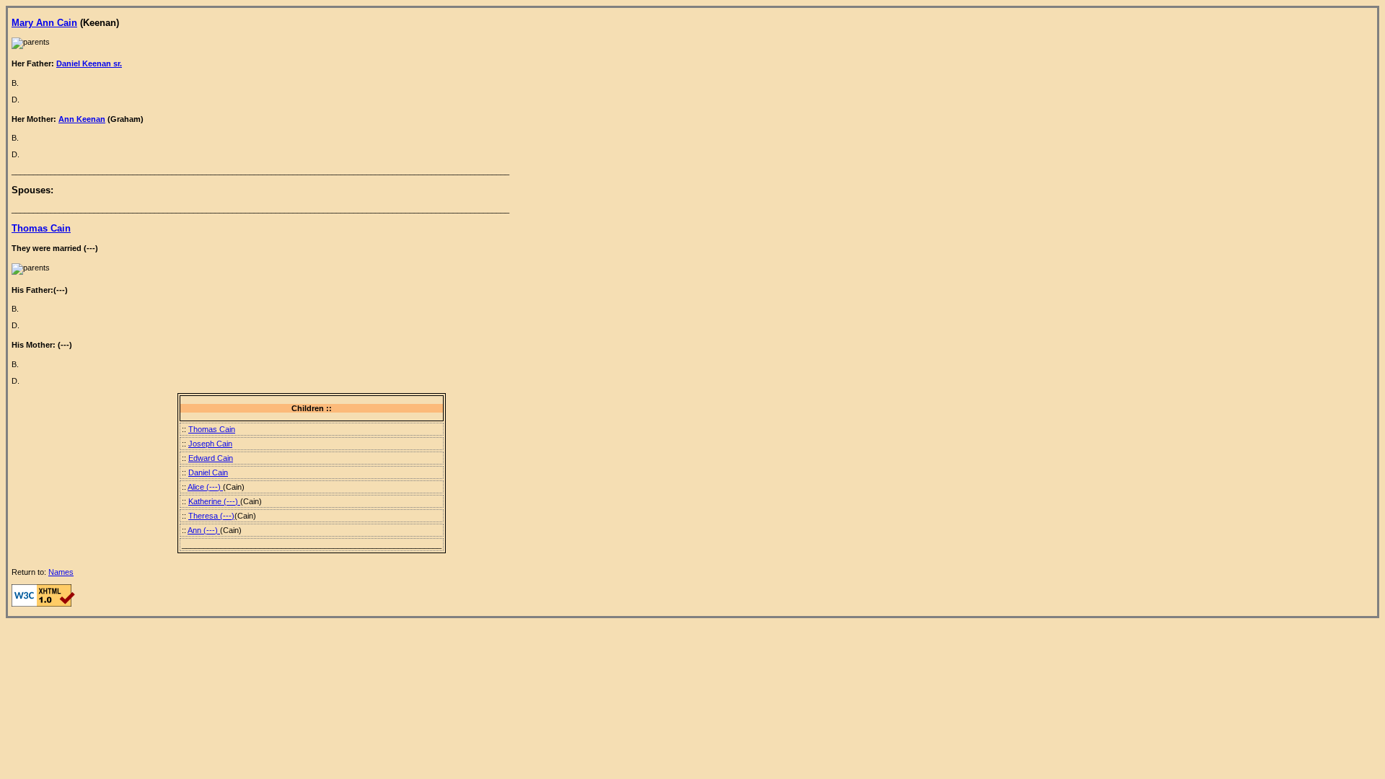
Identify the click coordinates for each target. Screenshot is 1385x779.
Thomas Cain (41, 228)
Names (61, 572)
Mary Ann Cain (44, 22)
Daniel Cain (208, 472)
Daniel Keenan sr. (89, 63)
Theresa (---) (211, 515)
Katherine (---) (214, 501)
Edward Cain (210, 458)
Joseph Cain (210, 443)
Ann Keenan (81, 119)
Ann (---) (204, 530)
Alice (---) (205, 487)
